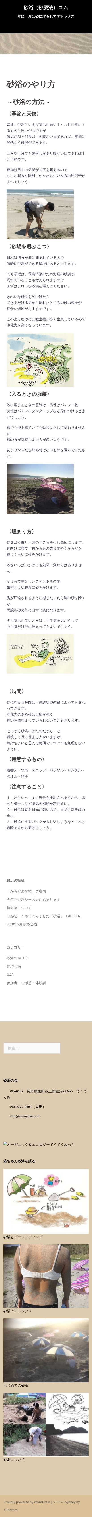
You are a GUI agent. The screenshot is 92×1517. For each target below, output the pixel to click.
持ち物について (19, 907)
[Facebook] (46, 857)
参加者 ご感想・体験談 (26, 983)
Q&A (10, 974)
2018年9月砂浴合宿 (22, 924)
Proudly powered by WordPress (26, 1502)
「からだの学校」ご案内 (26, 891)
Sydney (70, 1502)
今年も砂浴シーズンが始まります (33, 899)
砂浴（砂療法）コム (46, 7)
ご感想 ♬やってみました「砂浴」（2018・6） (45, 916)
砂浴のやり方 (17, 958)
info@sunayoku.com (24, 1116)
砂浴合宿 (14, 966)
